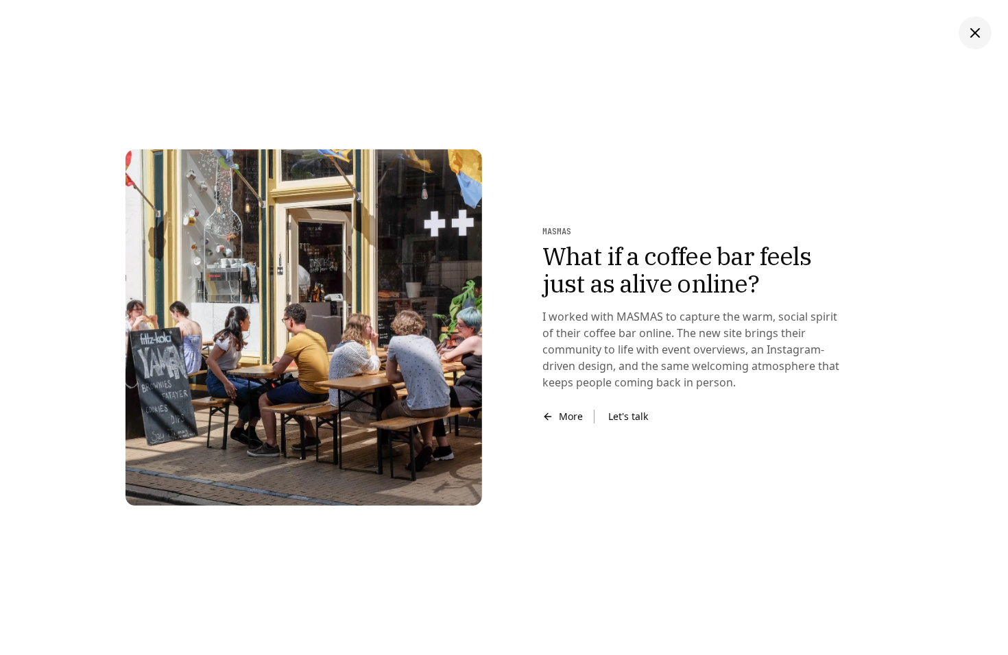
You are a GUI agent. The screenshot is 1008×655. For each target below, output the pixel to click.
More (571, 416)
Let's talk (628, 416)
